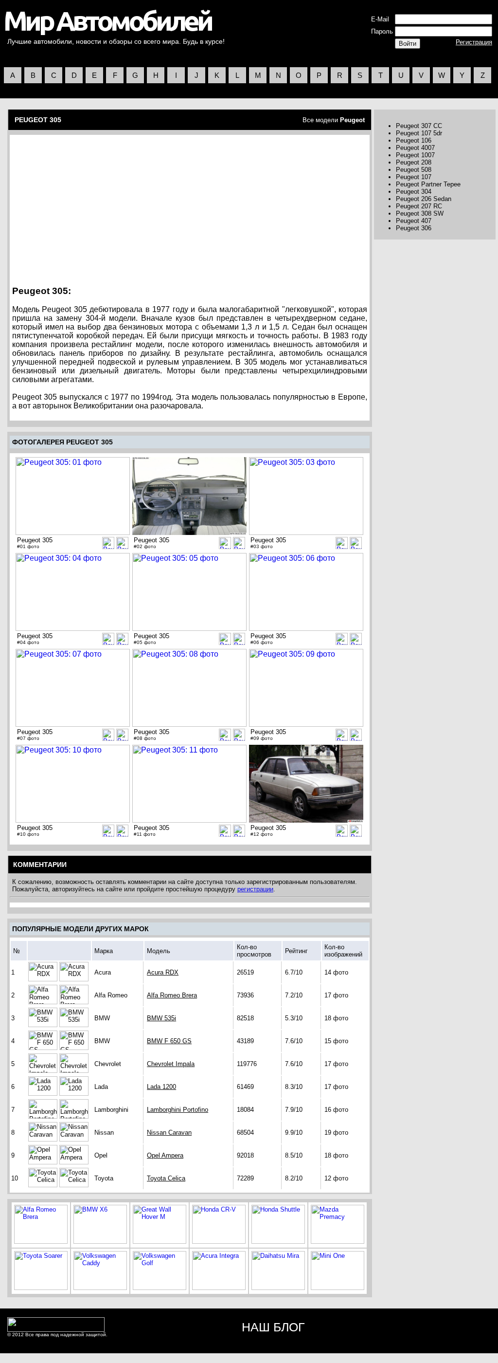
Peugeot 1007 (415, 155)
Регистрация (474, 42)
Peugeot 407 (413, 220)
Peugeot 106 (413, 140)
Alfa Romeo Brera (172, 995)
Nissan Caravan (169, 1132)
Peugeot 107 (413, 177)
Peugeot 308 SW (420, 213)
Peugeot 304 (413, 191)
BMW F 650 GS (169, 1041)
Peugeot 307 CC (419, 125)
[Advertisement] (95, 207)
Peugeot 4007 (415, 147)
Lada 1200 (161, 1086)
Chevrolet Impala (171, 1064)
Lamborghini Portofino (177, 1109)
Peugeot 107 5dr (419, 133)
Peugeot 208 (413, 162)
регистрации (255, 889)
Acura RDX (162, 972)
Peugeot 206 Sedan (423, 199)
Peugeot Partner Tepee (428, 184)
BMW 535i (161, 1018)
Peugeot (352, 120)
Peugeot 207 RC (419, 206)
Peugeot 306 (413, 228)
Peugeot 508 (413, 169)
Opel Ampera (165, 1155)
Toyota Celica (166, 1178)
